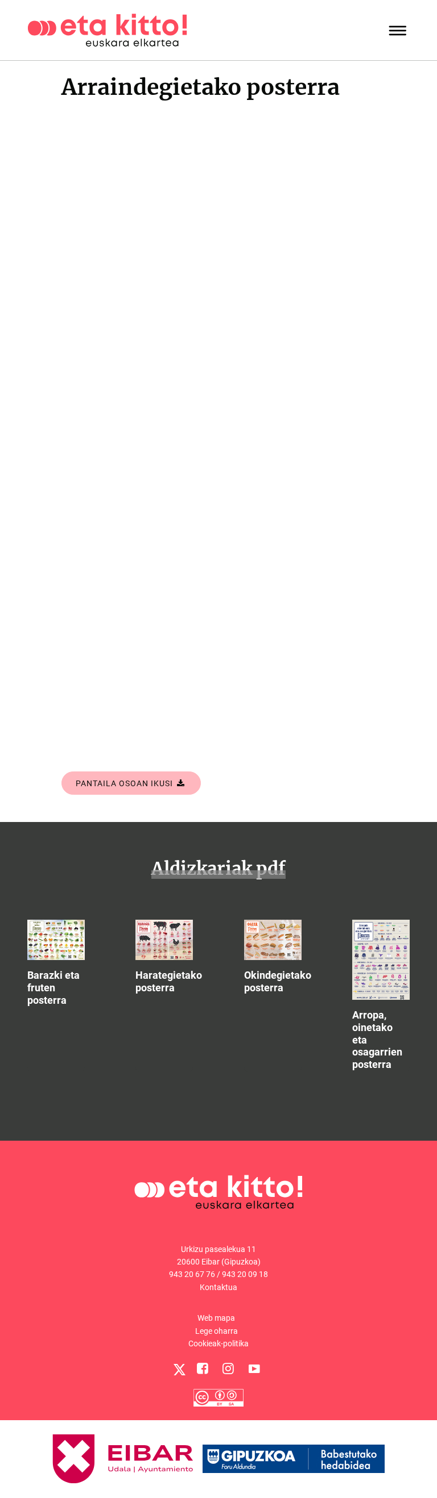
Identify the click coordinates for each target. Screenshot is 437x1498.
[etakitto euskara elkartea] (107, 29)
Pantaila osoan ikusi (125, 783)
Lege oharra (216, 1331)
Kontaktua (218, 1287)
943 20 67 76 (192, 1274)
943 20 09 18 (245, 1274)
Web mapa (216, 1317)
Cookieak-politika (218, 1343)
